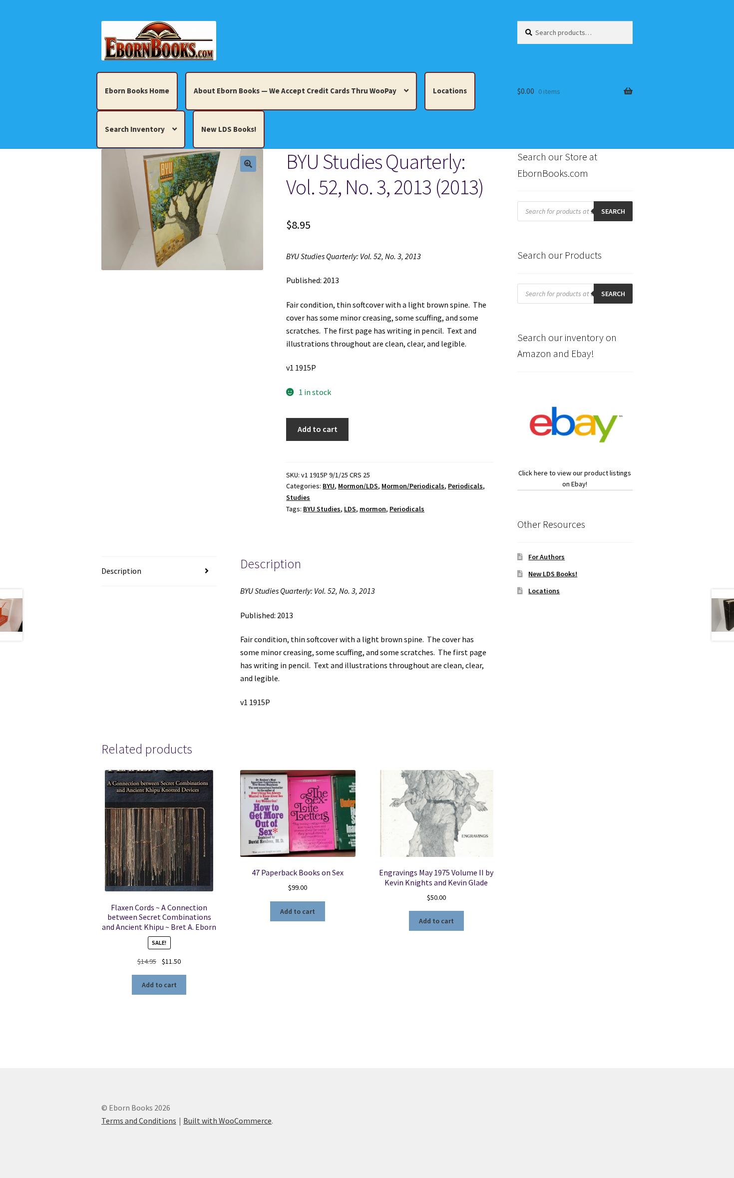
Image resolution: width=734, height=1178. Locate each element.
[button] (248, 164)
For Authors (546, 556)
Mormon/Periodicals (412, 485)
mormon (373, 508)
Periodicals (465, 485)
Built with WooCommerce (227, 1121)
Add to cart (318, 429)
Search (613, 211)
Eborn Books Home (137, 90)
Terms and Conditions (138, 1121)
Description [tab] (121, 571)
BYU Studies (322, 508)
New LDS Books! (228, 129)
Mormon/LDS (358, 485)
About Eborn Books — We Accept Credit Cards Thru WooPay (295, 90)
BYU (329, 485)
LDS (350, 508)
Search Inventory (135, 129)
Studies (298, 497)
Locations (450, 90)
